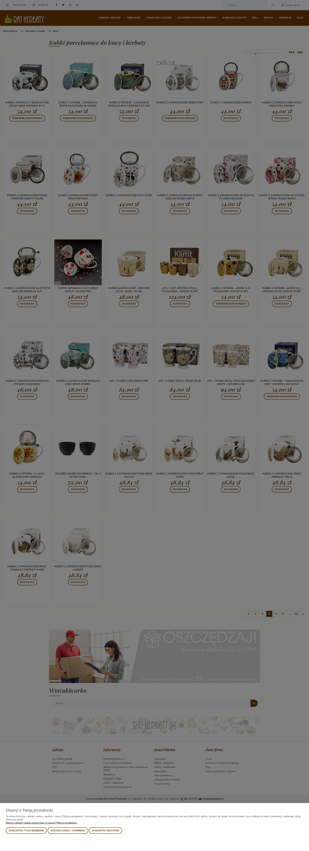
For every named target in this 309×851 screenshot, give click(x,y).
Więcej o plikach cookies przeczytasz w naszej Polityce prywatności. (42, 822)
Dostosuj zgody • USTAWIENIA (67, 830)
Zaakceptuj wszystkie (105, 830)
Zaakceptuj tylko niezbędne (26, 830)
